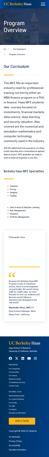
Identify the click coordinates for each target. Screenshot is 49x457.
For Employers (19, 49)
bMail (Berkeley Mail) (16, 396)
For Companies (14, 369)
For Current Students (16, 399)
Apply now (22, 421)
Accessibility (14, 445)
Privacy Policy (15, 441)
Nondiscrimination (17, 449)
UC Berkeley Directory (17, 382)
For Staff (12, 406)
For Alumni (12, 409)
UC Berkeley (14, 437)
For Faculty (13, 403)
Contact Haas (14, 386)
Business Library (15, 379)
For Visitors (13, 376)
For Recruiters (14, 372)
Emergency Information (17, 413)
